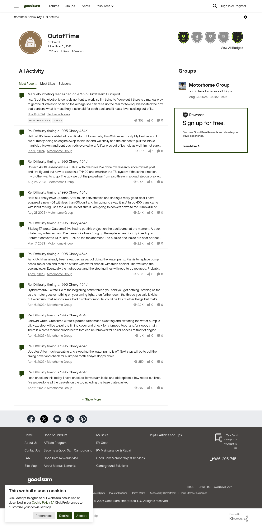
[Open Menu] (245, 17)
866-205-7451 (225, 458)
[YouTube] (57, 419)
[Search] (215, 6)
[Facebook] (31, 419)
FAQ (27, 458)
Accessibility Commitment (163, 493)
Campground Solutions (112, 465)
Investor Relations (118, 493)
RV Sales (102, 435)
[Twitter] (44, 419)
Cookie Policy (41, 502)
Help (94, 515)
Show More (93, 399)
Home (29, 435)
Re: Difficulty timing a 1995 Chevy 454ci (58, 131)
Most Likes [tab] (47, 83)
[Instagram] (70, 419)
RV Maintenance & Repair (114, 450)
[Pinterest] (83, 419)
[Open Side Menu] (16, 6)
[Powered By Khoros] (239, 517)
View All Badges (232, 47)
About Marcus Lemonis (60, 465)
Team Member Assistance (194, 493)
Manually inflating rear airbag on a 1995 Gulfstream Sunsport (74, 94)
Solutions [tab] (65, 83)
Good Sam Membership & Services (120, 458)
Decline (64, 515)
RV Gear (102, 442)
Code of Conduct (55, 435)
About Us (31, 442)
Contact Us (32, 450)
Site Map (31, 465)
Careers (205, 486)
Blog (190, 486)
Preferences (44, 515)
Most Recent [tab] (27, 83)
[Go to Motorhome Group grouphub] (182, 86)
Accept (81, 515)
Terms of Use (138, 493)
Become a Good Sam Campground (68, 450)
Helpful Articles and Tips (165, 435)
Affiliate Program (55, 442)
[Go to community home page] (31, 6)
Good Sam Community (28, 17)
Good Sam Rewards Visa (61, 458)
